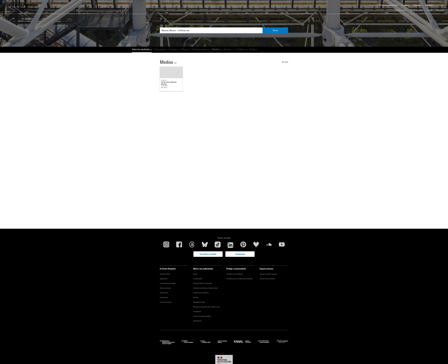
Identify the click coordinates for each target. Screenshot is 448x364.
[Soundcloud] (268, 245)
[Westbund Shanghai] (265, 343)
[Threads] (192, 245)
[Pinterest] (243, 245)
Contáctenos (240, 254)
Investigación (197, 311)
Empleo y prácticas (165, 288)
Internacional (164, 297)
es (443, 5)
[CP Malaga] (224, 343)
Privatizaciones (197, 279)
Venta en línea (416, 10)
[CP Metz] (207, 343)
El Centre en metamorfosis (388, 5)
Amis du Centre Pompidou (267, 279)
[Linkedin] (230, 245)
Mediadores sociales (199, 302)
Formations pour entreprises (234, 274)
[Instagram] (166, 245)
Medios (216, 49)
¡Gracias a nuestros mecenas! (268, 274)
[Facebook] (179, 245)
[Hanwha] (282, 343)
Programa (405, 5)
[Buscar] (438, 4)
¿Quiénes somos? (165, 274)
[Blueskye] (204, 245)
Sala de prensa (197, 321)
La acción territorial (165, 302)
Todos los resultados (142, 49)
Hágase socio (401, 10)
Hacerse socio (164, 293)
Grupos (195, 274)
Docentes (196, 297)
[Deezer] (256, 245)
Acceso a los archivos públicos (202, 316)
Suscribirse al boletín (208, 254)
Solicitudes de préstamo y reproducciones (205, 288)
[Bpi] (169, 343)
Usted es (440, 10)
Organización (164, 279)
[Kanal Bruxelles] (244, 343)
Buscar (275, 30)
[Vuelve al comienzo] (442, 358)
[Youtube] (281, 245)
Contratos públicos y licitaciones (202, 283)
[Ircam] (189, 343)
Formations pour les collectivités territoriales (239, 279)
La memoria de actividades (168, 283)
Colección (417, 5)
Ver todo (285, 62)
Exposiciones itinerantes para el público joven (206, 307)
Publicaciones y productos (201, 293)
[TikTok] (217, 245)
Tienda (430, 10)
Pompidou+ (430, 5)
